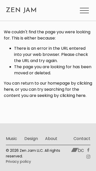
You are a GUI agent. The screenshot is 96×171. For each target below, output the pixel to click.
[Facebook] (88, 150)
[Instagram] (88, 157)
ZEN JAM (21, 10)
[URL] (77, 150)
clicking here (73, 95)
